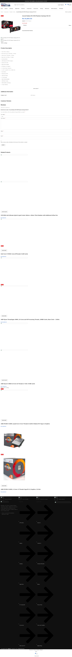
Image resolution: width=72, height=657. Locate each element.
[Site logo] (5, 4)
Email (2, 136)
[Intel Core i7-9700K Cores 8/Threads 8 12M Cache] (14, 231)
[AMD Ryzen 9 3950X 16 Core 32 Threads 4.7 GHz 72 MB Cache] (14, 336)
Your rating (3, 114)
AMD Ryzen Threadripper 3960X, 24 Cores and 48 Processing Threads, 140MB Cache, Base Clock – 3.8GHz (30, 319)
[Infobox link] (9, 498)
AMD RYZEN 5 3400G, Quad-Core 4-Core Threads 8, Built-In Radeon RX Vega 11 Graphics (25, 423)
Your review (3, 118)
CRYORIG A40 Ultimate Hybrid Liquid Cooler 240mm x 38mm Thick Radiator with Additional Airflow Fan (29, 215)
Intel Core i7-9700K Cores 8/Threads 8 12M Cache (14, 254)
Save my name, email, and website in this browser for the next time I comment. (14, 142)
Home (2, 12)
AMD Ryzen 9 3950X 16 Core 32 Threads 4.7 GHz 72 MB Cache (18, 383)
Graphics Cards (12, 12)
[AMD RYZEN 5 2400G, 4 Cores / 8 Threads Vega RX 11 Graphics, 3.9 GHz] (14, 440)
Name (2, 131)
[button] (4, 212)
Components (6, 12)
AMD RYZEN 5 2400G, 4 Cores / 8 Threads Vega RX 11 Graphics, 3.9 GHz (21, 489)
